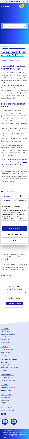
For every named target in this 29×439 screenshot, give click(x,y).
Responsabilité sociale (8, 365)
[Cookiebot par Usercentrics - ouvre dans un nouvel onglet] (20, 196)
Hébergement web (6, 355)
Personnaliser (13, 234)
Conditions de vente (14, 434)
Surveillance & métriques (8, 337)
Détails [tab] (15, 200)
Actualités (4, 370)
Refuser (14, 241)
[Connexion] (23, 1)
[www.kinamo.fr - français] (6, 6)
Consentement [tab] (6, 200)
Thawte (17, 60)
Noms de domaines (7, 349)
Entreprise (4, 362)
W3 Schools (9, 145)
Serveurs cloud (5, 339)
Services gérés (5, 331)
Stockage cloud (5, 342)
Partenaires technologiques (9, 367)
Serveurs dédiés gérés (8, 334)
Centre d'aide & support (12, 1)
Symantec (11, 60)
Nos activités (5, 377)
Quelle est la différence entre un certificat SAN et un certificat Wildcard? (13, 257)
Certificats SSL (15, 176)
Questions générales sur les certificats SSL (13, 48)
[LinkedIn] (5, 414)
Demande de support (14, 303)
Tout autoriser (14, 228)
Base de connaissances (8, 387)
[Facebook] (2, 414)
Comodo (4, 60)
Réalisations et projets (8, 380)
